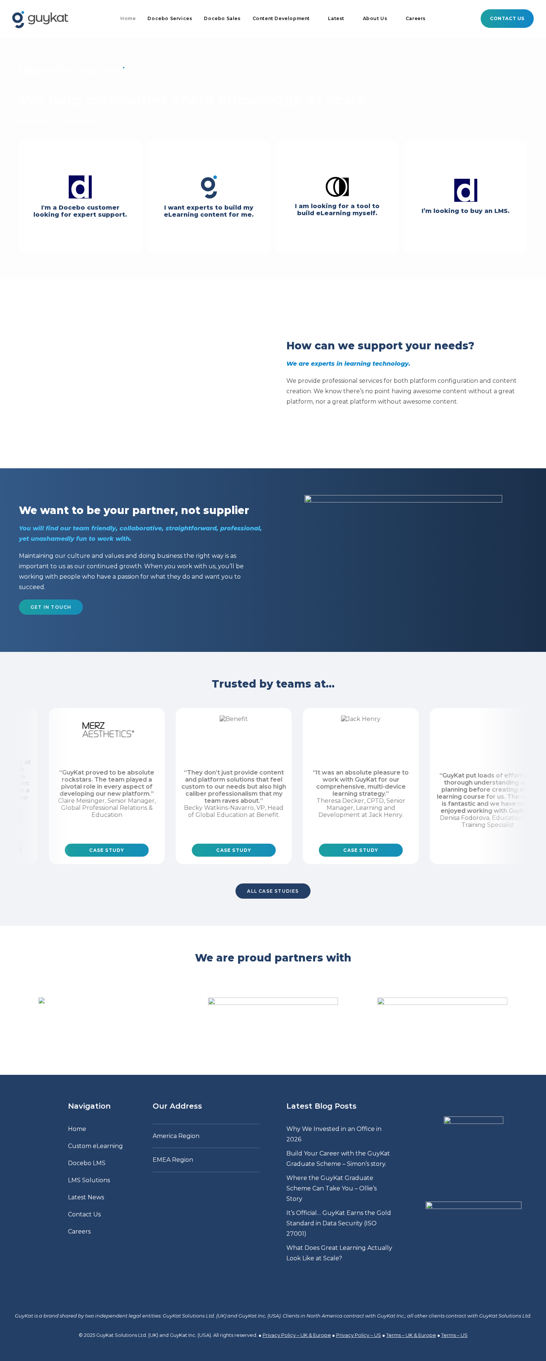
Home (128, 18)
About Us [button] (375, 18)
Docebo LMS (86, 1163)
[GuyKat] (40, 18)
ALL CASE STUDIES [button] (273, 891)
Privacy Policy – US (358, 1335)
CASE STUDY (74, 850)
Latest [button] (336, 18)
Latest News (86, 1197)
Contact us (507, 18)
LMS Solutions (89, 1180)
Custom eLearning (95, 1146)
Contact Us (84, 1214)
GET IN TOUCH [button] (50, 607)
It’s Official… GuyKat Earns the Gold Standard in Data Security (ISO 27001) (338, 1223)
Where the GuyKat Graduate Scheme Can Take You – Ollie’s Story (331, 1188)
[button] (452, 1255)
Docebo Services (169, 18)
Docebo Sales (222, 18)
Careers (416, 18)
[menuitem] (128, 18)
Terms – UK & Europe (411, 1335)
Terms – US (454, 1335)
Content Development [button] (281, 18)
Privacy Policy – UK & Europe (297, 1335)
